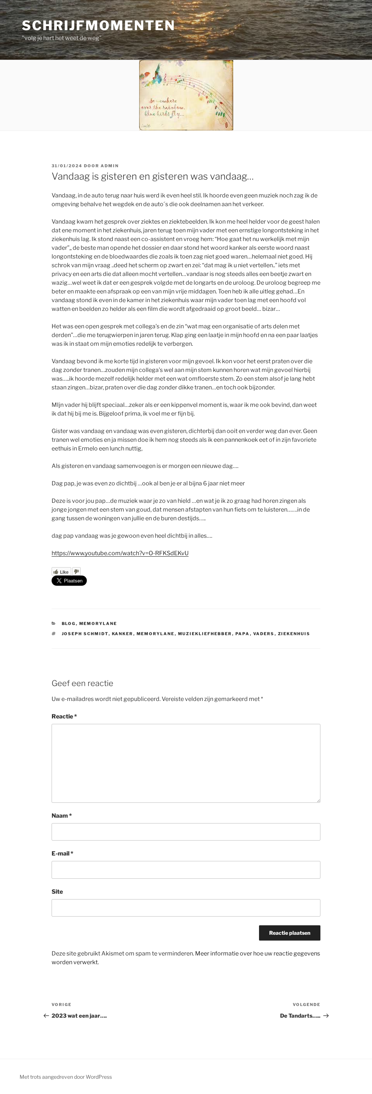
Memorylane (156, 633)
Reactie (64, 716)
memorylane (98, 623)
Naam (62, 815)
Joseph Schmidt (85, 633)
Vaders (264, 633)
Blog (69, 623)
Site (57, 891)
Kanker (122, 633)
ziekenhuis (294, 633)
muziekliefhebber (205, 633)
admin (110, 165)
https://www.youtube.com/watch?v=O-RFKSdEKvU (120, 553)
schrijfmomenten (98, 25)
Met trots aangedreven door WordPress (66, 1077)
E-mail (62, 853)
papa (242, 633)
